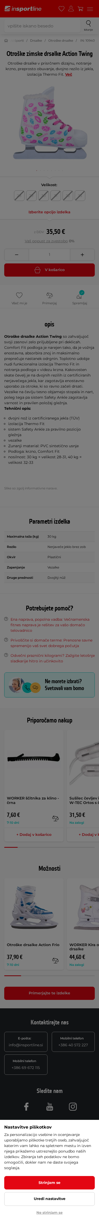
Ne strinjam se (49, 1212)
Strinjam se (49, 1182)
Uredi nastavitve (49, 1198)
